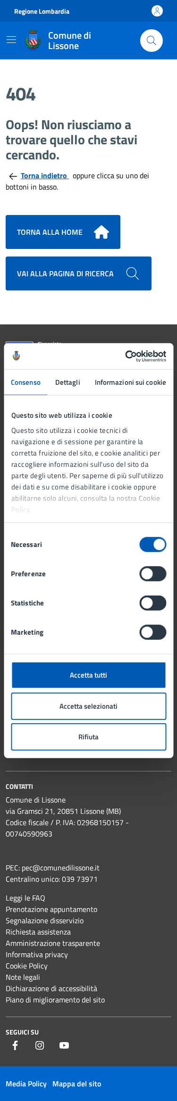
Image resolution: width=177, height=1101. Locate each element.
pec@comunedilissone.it (61, 867)
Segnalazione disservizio (45, 920)
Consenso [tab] (26, 382)
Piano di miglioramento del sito (55, 999)
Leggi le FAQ (25, 897)
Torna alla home (50, 232)
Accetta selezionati (88, 705)
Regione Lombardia (41, 11)
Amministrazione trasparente (53, 943)
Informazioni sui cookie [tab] (130, 382)
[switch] (152, 573)
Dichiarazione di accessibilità (51, 988)
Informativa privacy (37, 954)
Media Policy (26, 1083)
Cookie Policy (27, 965)
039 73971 (80, 879)
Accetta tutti (88, 675)
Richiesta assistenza (38, 931)
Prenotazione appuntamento (51, 909)
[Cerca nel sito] (151, 40)
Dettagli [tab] (67, 382)
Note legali (23, 977)
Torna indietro (45, 175)
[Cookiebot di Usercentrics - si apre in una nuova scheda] (126, 356)
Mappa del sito (76, 1083)
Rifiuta (88, 736)
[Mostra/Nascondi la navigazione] (11, 39)
